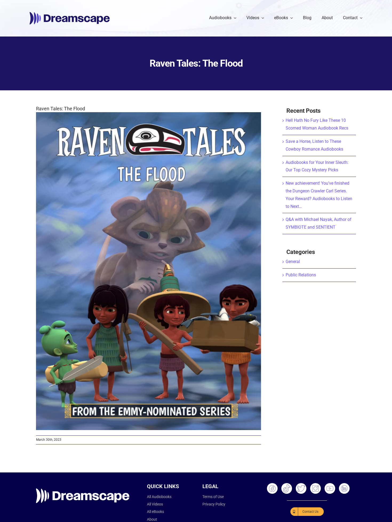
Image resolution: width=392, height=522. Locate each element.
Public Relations (301, 274)
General (293, 261)
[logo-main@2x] (70, 14)
